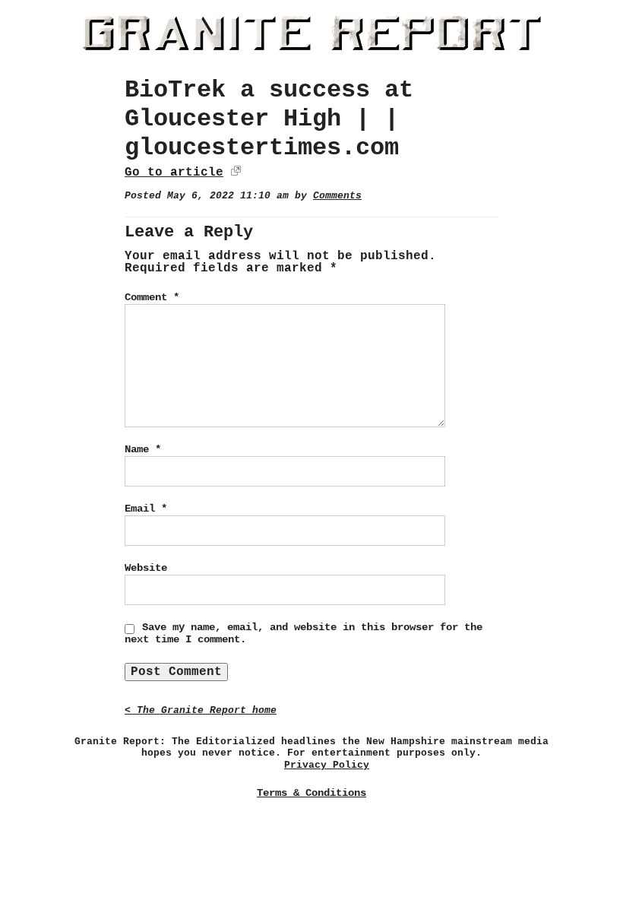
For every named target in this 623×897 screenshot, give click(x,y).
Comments (337, 195)
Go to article (174, 172)
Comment (152, 297)
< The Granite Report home (201, 710)
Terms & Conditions (311, 793)
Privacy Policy (326, 765)
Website (146, 568)
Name (143, 449)
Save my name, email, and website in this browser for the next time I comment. (303, 633)
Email (146, 508)
